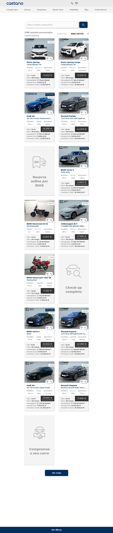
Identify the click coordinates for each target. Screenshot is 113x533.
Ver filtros (56, 530)
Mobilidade (74, 10)
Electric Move (58, 10)
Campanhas (41, 10)
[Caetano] (15, 3)
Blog (86, 10)
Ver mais (56, 473)
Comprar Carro (12, 10)
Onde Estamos (100, 10)
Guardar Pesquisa (31, 35)
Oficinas (27, 10)
